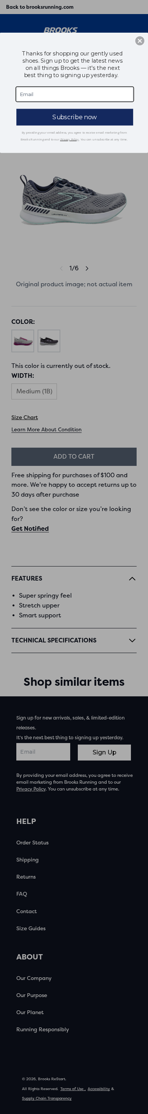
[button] (139, 40)
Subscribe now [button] (74, 116)
